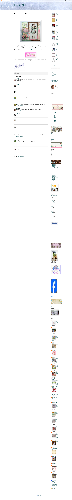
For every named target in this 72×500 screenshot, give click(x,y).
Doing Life (53, 357)
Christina (17, 84)
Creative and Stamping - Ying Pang (54, 448)
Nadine (52, 138)
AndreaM (17, 118)
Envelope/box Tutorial (57, 19)
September (53, 205)
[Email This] (14, 73)
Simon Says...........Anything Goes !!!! (57, 33)
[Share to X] (16, 73)
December (53, 201)
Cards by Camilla (54, 371)
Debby (54, 115)
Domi (54, 116)
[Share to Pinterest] (18, 73)
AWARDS (53, 75)
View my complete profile (54, 91)
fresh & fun (53, 488)
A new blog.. (53, 482)
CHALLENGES (54, 74)
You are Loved (57, 389)
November (53, 202)
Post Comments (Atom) (21, 156)
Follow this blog (54, 223)
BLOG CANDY (57, 59)
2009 (52, 217)
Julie (51, 153)
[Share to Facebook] (17, 73)
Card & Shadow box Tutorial (57, 14)
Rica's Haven (25, 5)
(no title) (53, 29)
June (52, 208)
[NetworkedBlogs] (54, 222)
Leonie (52, 137)
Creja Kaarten (54, 440)
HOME (52, 72)
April (52, 211)
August (52, 206)
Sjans (57, 328)
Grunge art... (53, 395)
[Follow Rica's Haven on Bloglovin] (55, 68)
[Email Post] (15, 72)
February (52, 213)
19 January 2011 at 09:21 (20, 100)
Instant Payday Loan (54, 195)
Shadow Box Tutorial (57, 49)
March (52, 212)
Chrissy (17, 78)
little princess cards (55, 394)
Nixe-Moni (52, 139)
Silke (52, 425)
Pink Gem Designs (34, 49)
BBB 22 (57, 466)
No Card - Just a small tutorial (57, 25)
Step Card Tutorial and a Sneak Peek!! (57, 55)
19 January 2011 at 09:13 (20, 81)
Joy (54, 119)
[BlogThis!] (15, 73)
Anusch (52, 134)
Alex (51, 133)
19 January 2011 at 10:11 (19, 105)
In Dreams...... (57, 475)
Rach (17, 90)
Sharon (17, 113)
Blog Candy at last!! (57, 43)
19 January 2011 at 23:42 (20, 136)
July (52, 207)
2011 (52, 200)
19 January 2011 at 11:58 (19, 110)
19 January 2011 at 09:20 (20, 93)
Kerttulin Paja (54, 456)
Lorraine (55, 120)
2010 (52, 216)
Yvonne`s (53, 465)
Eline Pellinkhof (54, 350)
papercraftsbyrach (55, 484)
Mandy (55, 121)
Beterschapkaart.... (57, 442)
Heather (55, 117)
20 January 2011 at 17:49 (20, 151)
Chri (54, 111)
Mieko (52, 156)
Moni (17, 108)
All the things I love (55, 364)
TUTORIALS (53, 73)
